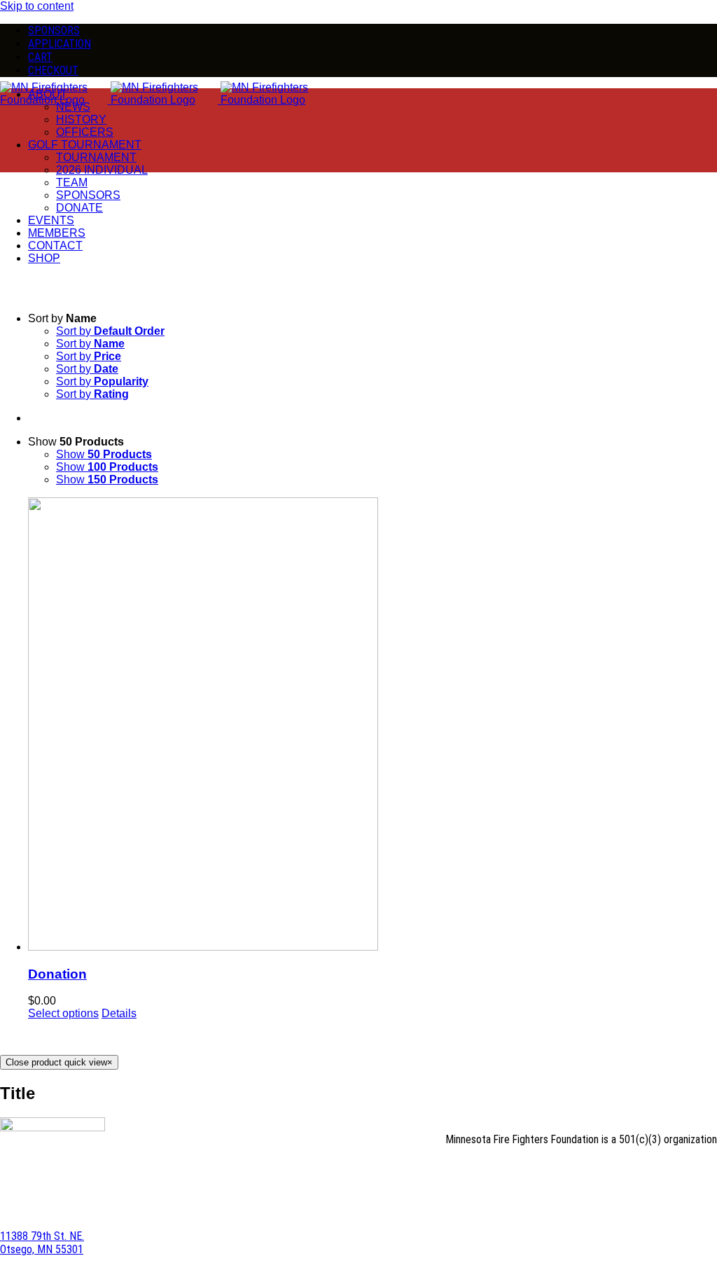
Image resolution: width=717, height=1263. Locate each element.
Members (555, 1169)
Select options (63, 1013)
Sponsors (685, 1169)
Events (510, 1169)
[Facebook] (700, 1198)
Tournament (456, 1169)
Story (405, 1169)
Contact (603, 1169)
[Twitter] (711, 1198)
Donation (57, 974)
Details (119, 1013)
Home (370, 1169)
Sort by (110, 331)
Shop (643, 1169)
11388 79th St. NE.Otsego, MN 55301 (42, 1242)
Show (104, 454)
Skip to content (37, 6)
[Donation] (372, 725)
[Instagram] (689, 1198)
